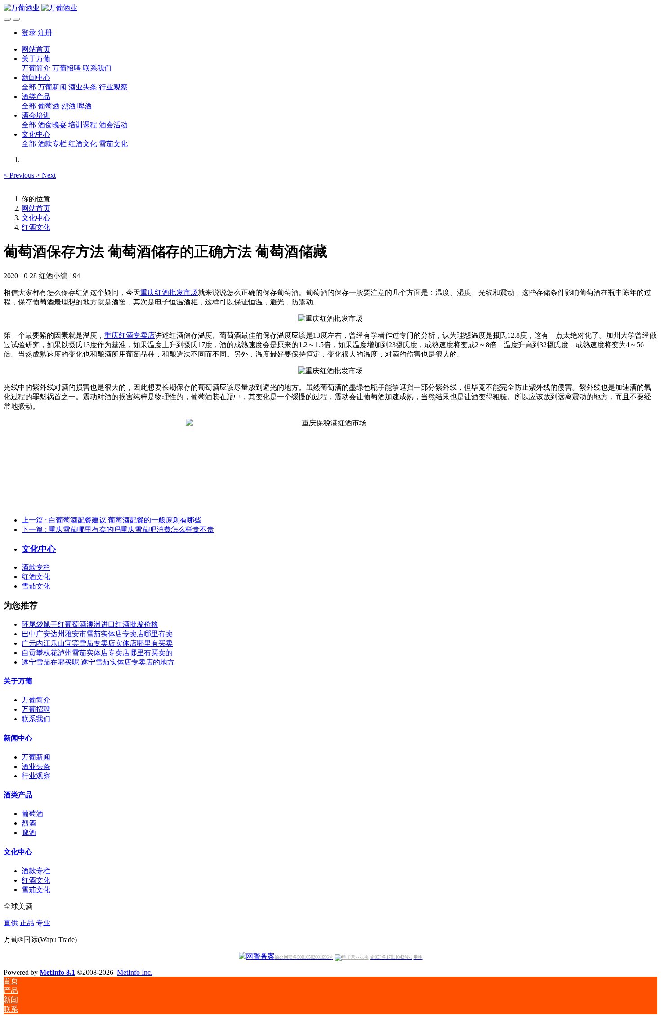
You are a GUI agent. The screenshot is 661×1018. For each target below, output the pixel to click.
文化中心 (36, 218)
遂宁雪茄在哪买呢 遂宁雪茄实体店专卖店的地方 (98, 662)
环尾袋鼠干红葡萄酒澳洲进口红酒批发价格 (90, 624)
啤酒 (29, 832)
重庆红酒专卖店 (129, 335)
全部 (29, 87)
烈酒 (29, 823)
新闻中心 (18, 738)
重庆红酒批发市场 (169, 292)
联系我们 (36, 719)
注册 (45, 32)
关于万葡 (18, 681)
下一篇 (118, 529)
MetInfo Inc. (134, 972)
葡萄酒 (32, 813)
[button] (20, 175)
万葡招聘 (36, 709)
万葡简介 (36, 700)
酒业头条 (36, 766)
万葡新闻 (36, 757)
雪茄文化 (36, 586)
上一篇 (111, 520)
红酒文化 (36, 227)
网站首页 (36, 49)
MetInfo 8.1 (57, 972)
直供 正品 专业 (27, 923)
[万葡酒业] (330, 8)
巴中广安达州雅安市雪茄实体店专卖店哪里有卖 (97, 634)
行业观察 (36, 776)
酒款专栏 (36, 567)
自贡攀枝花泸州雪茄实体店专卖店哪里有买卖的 (97, 652)
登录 (29, 32)
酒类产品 (18, 795)
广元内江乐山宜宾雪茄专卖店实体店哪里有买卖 (97, 643)
